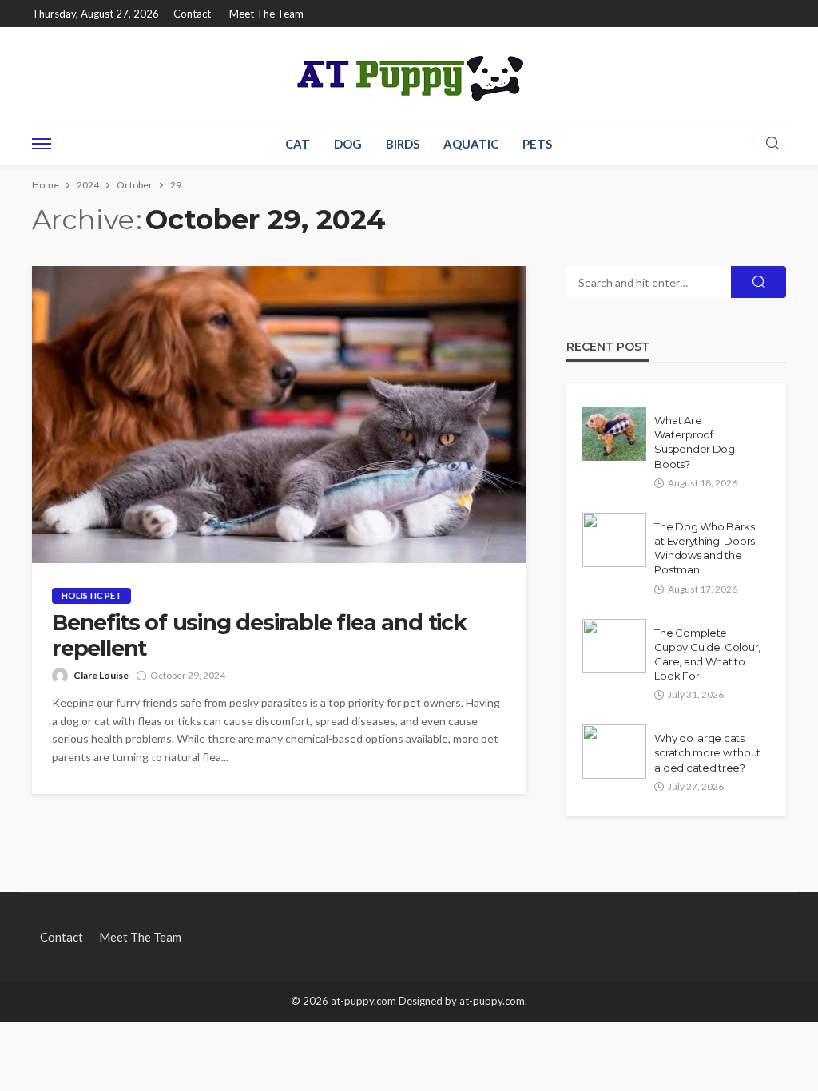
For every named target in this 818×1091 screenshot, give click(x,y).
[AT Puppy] (409, 74)
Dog (348, 144)
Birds (402, 144)
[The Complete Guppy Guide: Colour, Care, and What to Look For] (614, 646)
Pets (537, 144)
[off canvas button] (41, 144)
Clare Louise (101, 675)
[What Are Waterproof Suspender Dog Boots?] (614, 434)
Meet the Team (266, 13)
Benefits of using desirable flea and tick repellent (259, 635)
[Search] (772, 144)
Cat (297, 144)
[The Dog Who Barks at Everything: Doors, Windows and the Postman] (614, 540)
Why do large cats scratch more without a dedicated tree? (707, 752)
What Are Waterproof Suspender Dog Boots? (694, 442)
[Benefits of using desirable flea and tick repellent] (279, 414)
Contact (192, 13)
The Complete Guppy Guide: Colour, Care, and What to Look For (707, 654)
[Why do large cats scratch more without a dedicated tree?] (614, 751)
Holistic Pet (91, 595)
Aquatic (470, 144)
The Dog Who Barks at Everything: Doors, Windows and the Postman (705, 548)
